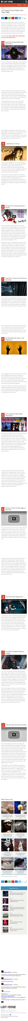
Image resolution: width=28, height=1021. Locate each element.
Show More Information (23, 1)
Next (25, 5)
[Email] (19, 18)
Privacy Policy (18, 1012)
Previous (19, 5)
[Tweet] (6, 18)
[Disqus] (14, 986)
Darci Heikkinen (23, 14)
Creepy (2, 8)
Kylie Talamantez (6, 14)
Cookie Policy (23, 1012)
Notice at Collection (4, 1017)
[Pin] (13, 18)
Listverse (2, 1010)
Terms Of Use (12, 1012)
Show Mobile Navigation (1, 1)
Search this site (26, 1)
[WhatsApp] (9, 18)
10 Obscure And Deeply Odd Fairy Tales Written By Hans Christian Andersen (17, 909)
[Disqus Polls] (14, 952)
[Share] (2, 18)
